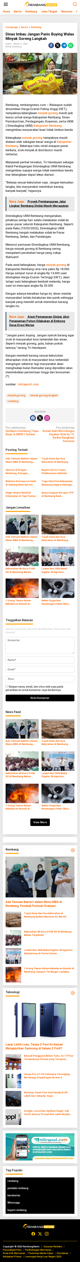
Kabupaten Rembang (47, 125)
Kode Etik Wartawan (14, 1253)
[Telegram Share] (64, 45)
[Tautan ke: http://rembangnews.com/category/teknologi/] (73, 993)
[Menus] (6, 4)
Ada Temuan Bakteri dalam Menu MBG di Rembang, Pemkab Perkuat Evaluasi (22, 460)
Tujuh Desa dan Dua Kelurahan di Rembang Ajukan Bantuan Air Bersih (56, 460)
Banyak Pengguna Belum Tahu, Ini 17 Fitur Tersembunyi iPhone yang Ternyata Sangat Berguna (48, 1057)
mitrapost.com (28, 384)
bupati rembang (16, 1210)
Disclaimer (62, 1253)
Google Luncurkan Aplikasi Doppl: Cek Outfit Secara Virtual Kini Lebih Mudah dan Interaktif (47, 1112)
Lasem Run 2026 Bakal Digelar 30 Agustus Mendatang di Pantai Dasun (57, 570)
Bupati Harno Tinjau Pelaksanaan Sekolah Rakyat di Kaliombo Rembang (54, 471)
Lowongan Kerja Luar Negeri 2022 (43, 1256)
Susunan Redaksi (52, 1246)
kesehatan (13, 1195)
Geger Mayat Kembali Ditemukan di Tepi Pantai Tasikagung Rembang (21, 494)
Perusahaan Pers (12, 1249)
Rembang (17, 46)
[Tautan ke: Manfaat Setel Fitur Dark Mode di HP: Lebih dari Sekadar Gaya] (13, 1098)
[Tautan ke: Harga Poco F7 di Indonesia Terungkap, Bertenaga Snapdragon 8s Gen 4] (13, 1080)
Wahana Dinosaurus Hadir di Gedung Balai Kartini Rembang (21, 483)
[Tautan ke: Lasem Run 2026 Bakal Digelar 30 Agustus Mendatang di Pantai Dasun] (13, 955)
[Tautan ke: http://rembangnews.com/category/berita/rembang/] (73, 850)
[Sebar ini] (51, 45)
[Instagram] (47, 418)
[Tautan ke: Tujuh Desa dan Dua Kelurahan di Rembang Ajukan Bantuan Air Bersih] (13, 919)
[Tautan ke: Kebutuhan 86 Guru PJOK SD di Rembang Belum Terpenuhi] (13, 937)
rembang (12, 401)
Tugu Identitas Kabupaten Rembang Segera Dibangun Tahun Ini (57, 483)
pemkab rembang (17, 1188)
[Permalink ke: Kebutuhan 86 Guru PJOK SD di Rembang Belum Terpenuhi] (22, 556)
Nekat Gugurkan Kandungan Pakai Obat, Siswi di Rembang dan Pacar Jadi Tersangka (55, 602)
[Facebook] (33, 418)
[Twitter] (40, 418)
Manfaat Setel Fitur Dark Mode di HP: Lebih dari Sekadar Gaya (46, 1094)
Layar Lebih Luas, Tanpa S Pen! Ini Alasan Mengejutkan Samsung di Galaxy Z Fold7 (34, 1046)
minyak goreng (48, 113)
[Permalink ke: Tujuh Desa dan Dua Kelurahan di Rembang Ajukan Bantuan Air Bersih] (58, 524)
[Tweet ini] (57, 45)
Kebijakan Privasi (12, 1256)
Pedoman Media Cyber (40, 1253)
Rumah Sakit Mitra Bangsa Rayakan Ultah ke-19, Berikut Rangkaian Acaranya (58, 434)
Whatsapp (13, 1202)
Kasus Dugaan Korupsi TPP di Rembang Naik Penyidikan (57, 494)
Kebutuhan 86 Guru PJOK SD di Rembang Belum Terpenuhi (20, 570)
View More (40, 822)
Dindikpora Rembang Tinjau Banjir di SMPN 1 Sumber (22, 431)
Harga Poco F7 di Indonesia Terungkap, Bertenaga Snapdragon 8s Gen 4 (47, 1076)
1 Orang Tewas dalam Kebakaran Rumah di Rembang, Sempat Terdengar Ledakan (18, 602)
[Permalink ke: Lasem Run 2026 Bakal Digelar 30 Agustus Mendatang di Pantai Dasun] (58, 556)
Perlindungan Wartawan (38, 1249)
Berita (8, 46)
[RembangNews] (40, 4)
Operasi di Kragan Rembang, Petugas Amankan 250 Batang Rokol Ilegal (21, 471)
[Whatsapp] (70, 45)
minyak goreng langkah (44, 395)
